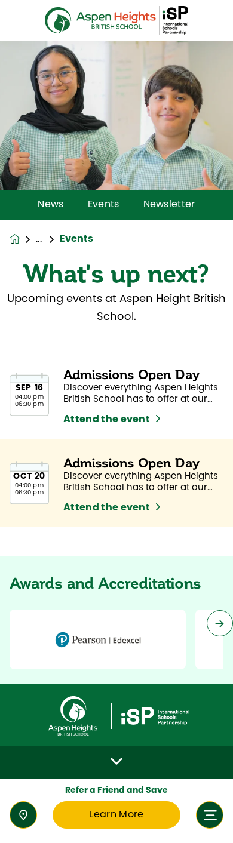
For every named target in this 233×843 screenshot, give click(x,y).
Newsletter (169, 205)
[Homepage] (23, 239)
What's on (48, 239)
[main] (116, 442)
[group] (98, 639)
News (50, 205)
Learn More (116, 815)
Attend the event (106, 419)
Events (103, 205)
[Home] (116, 20)
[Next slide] (220, 623)
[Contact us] (23, 815)
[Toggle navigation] (209, 815)
